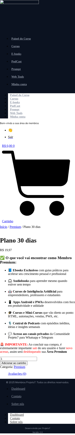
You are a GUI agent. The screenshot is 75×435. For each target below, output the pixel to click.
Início (3, 227)
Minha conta (19, 84)
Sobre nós (17, 404)
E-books (16, 53)
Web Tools (17, 76)
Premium (15, 227)
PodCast (16, 61)
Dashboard (18, 388)
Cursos (15, 46)
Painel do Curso (21, 38)
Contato (16, 396)
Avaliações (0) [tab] (17, 373)
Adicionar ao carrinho (14, 363)
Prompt (16, 69)
